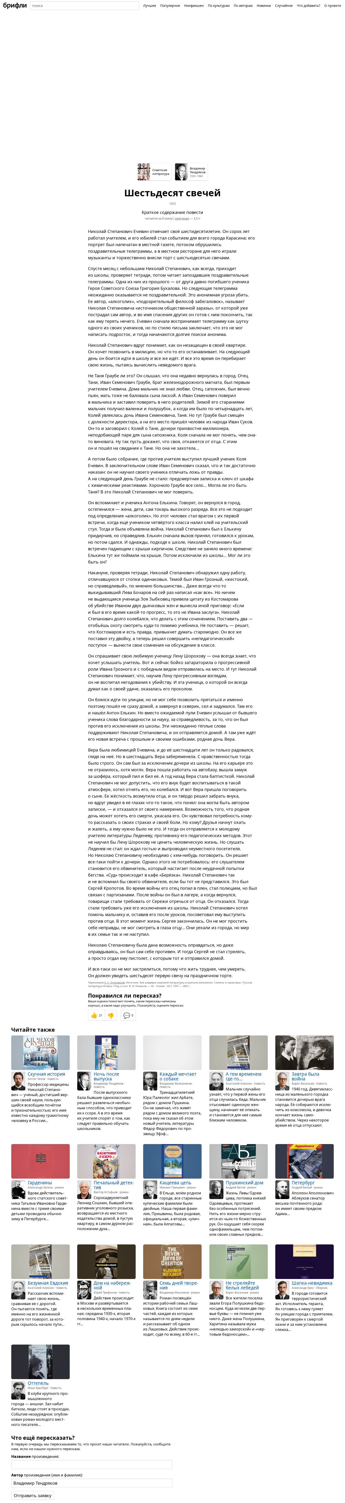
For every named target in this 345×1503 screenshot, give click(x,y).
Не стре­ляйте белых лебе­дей (242, 1285)
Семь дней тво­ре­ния (179, 1285)
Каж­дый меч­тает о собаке (178, 1076)
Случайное (284, 5)
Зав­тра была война (305, 1076)
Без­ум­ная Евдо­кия (48, 1283)
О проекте (332, 5)
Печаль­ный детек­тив (114, 1185)
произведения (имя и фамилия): (47, 1475)
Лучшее (149, 5)
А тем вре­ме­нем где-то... (243, 1076)
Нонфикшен (194, 5)
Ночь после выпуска (106, 1076)
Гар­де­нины (40, 1183)
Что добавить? (308, 5)
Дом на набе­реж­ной (112, 1285)
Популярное (170, 5)
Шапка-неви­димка (312, 1283)
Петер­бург (303, 1183)
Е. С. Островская (114, 982)
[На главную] (15, 6)
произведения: (35, 1456)
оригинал (182, 218)
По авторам (243, 5)
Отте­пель (38, 1383)
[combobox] (84, 5)
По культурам (219, 5)
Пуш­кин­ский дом (244, 1183)
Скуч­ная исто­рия (46, 1074)
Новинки (264, 5)
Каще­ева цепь (175, 1183)
